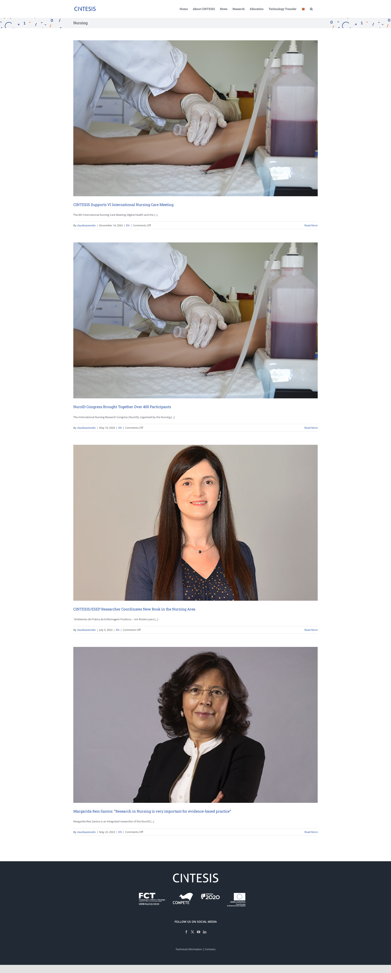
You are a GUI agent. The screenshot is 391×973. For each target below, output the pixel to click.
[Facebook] (186, 932)
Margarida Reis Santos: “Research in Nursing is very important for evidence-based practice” (152, 811)
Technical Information (189, 949)
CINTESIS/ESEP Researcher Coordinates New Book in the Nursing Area (134, 609)
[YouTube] (198, 932)
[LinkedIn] (204, 932)
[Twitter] (192, 932)
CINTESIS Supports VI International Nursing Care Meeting (123, 204)
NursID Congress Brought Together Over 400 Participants (122, 406)
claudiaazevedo (86, 225)
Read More (311, 225)
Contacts (210, 949)
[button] (311, 8)
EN (128, 225)
